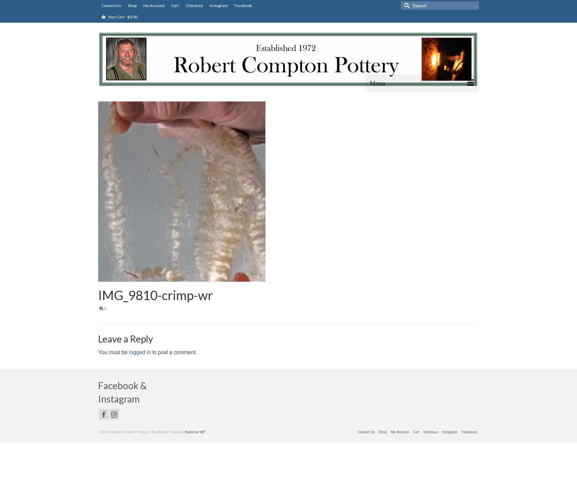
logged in (140, 352)
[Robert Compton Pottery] (288, 59)
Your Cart (122, 16)
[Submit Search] (406, 5)
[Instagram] (114, 414)
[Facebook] (104, 414)
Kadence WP (195, 432)
